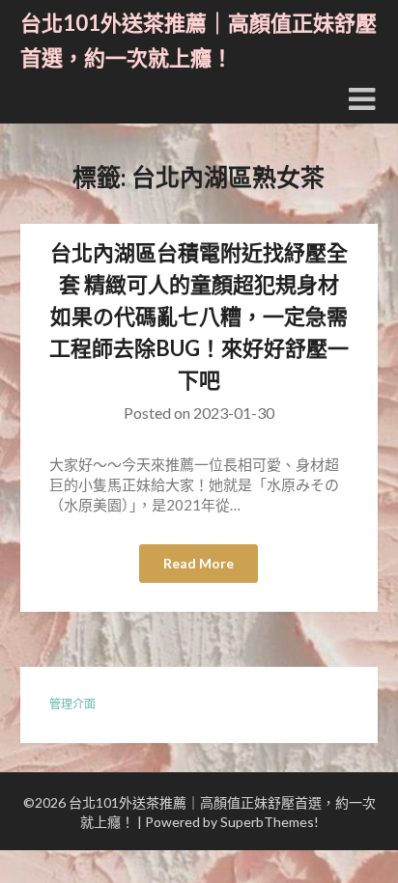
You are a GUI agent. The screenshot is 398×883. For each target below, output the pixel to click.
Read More (198, 563)
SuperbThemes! (269, 822)
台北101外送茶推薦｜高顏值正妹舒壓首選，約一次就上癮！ (198, 40)
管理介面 (72, 704)
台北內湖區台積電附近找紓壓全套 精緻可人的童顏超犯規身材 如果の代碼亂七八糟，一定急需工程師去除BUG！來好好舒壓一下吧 (199, 316)
